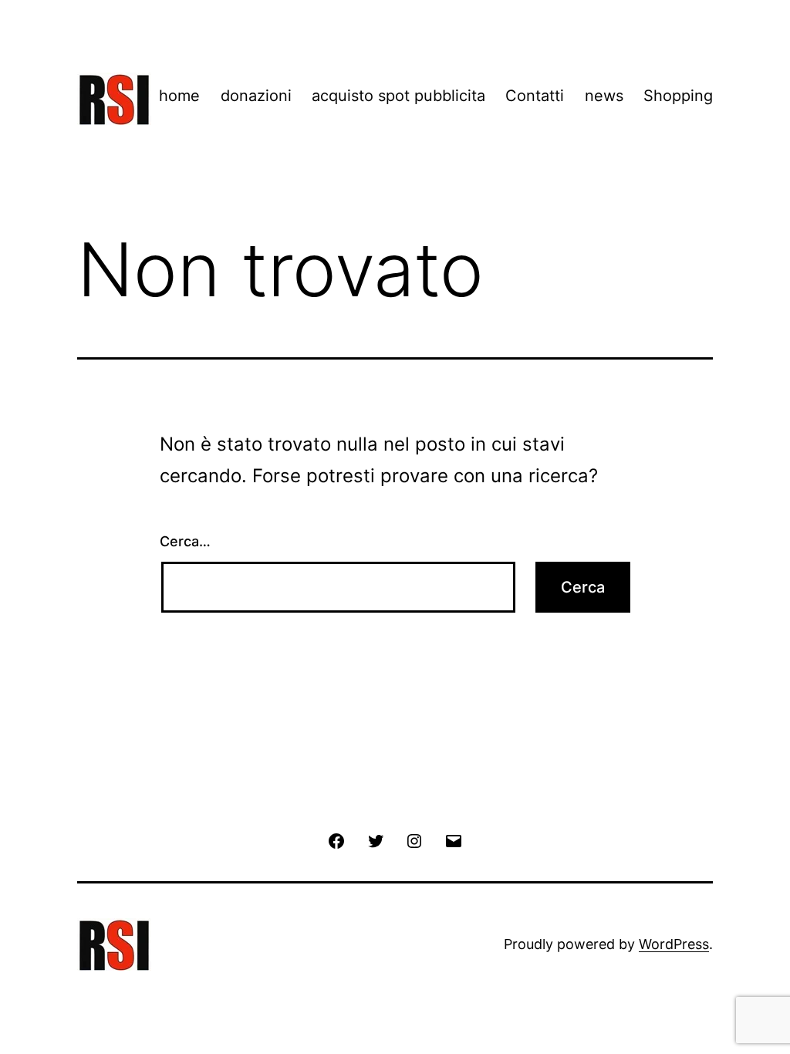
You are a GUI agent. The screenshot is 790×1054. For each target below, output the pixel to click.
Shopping (678, 95)
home (179, 95)
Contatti (534, 95)
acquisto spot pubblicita (398, 95)
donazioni (256, 95)
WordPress (674, 944)
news (604, 95)
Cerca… (185, 541)
